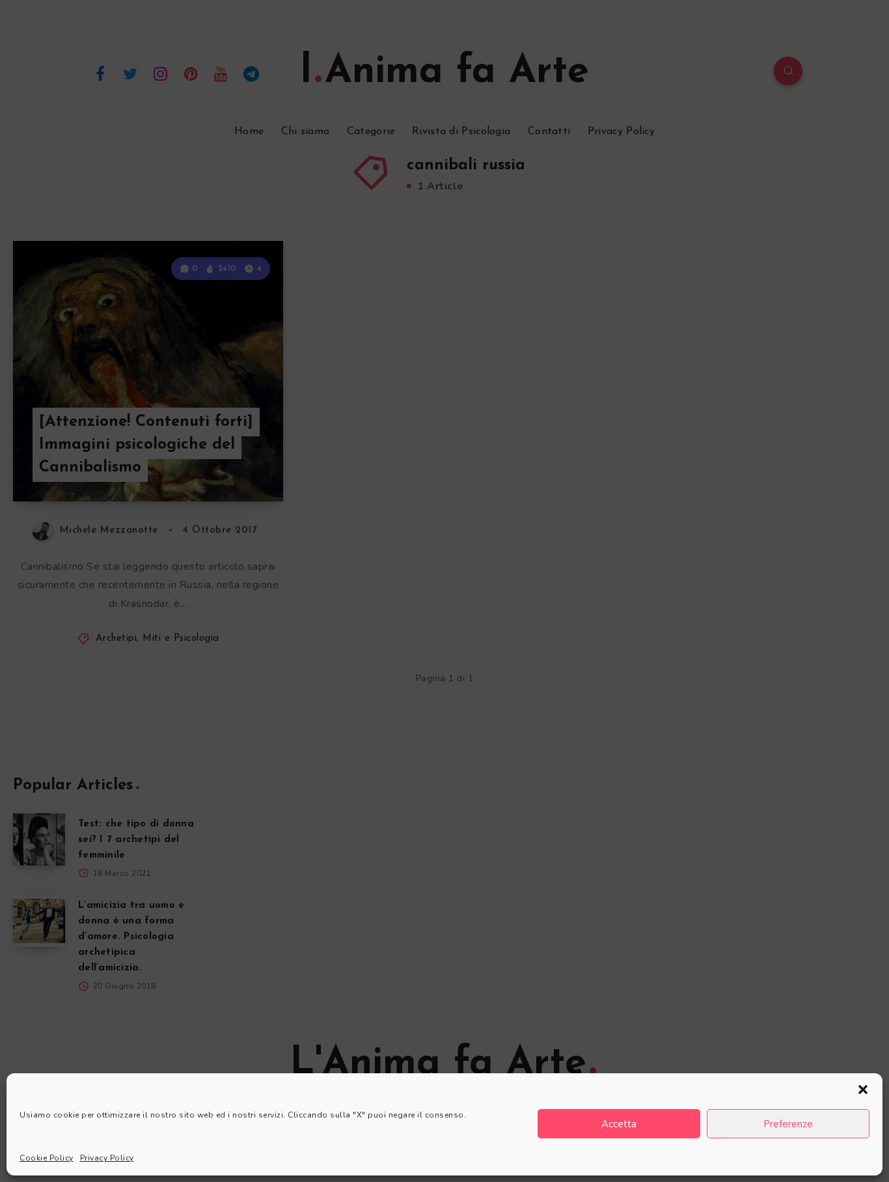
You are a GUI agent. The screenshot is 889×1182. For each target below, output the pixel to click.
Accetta (618, 1124)
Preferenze (788, 1124)
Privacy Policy (107, 1158)
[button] (862, 1089)
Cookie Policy (47, 1158)
